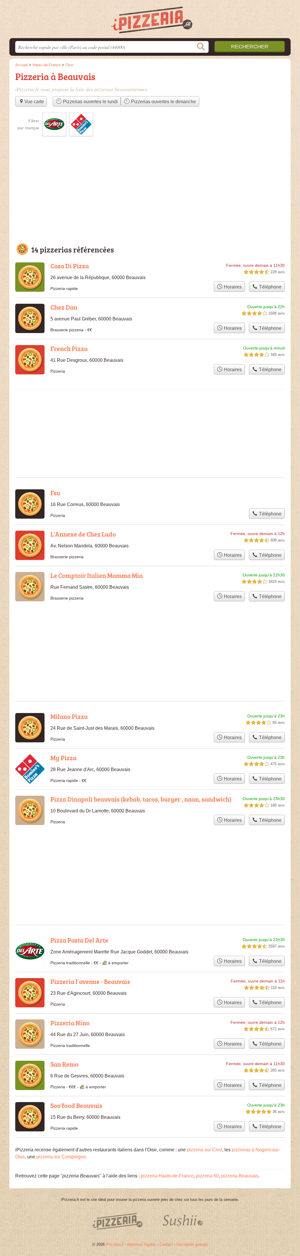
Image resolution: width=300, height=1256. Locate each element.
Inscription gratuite (192, 1244)
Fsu (55, 492)
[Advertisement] (150, 196)
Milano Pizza (69, 716)
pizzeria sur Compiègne (61, 1156)
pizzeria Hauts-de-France (167, 1175)
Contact (166, 1244)
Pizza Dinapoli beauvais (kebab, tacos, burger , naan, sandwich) (140, 799)
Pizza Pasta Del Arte (79, 940)
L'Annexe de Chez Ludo (83, 534)
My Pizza (63, 757)
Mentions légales (141, 1244)
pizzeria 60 (207, 1175)
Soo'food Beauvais (76, 1105)
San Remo (64, 1064)
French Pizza (69, 348)
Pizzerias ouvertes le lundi (90, 101)
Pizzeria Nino (70, 1022)
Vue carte (34, 101)
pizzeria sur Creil (204, 1149)
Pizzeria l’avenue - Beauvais (90, 981)
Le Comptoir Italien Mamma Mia (96, 575)
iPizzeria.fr (115, 1244)
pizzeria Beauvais (239, 1175)
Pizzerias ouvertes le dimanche (163, 101)
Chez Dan (63, 307)
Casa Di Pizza (69, 265)
